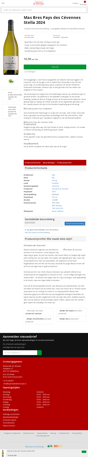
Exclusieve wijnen (9, 420)
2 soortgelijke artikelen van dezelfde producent (67, 29)
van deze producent (38, 320)
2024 (54, 191)
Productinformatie (33, 163)
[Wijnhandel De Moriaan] (39, 3)
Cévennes (55, 186)
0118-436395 (8, 381)
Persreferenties (9, 423)
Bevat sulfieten (57, 211)
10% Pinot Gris (57, 208)
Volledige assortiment (11, 414)
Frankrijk (55, 183)
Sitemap (53, 433)
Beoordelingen (49, 163)
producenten (69, 319)
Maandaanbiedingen (10, 417)
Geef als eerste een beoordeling (37, 232)
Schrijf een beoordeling (75, 223)
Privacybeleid (77, 433)
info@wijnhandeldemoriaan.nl (14, 384)
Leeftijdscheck (64, 433)
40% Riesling (57, 205)
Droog (54, 180)
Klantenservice (28, 433)
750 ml (54, 197)
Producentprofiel (64, 163)
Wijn (53, 175)
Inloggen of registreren (12, 433)
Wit (53, 178)
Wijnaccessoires (9, 426)
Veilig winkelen (42, 433)
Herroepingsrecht (42, 436)
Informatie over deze (34, 312)
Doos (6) (55, 67)
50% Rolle (55, 203)
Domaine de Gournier (60, 189)
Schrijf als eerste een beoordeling (36, 29)
